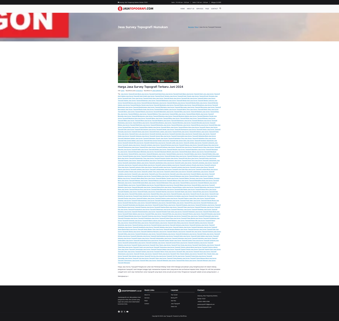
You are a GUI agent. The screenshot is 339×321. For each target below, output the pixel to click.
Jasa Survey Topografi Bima (163, 118)
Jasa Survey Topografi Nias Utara (153, 194)
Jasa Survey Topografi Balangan (138, 100)
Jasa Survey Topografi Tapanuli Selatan (155, 249)
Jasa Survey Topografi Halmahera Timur (172, 138)
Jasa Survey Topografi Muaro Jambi (175, 187)
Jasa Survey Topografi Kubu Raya (181, 158)
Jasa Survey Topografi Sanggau (191, 225)
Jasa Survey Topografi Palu (185, 202)
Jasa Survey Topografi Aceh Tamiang (158, 96)
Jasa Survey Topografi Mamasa (130, 180)
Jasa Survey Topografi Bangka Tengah (134, 105)
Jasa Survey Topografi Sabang (150, 222)
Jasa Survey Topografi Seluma (174, 227)
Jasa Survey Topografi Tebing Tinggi (157, 251)
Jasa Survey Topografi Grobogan (132, 136)
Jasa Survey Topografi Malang (190, 176)
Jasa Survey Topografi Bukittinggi (132, 125)
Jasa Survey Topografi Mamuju (149, 180)
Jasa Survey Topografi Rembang (167, 220)
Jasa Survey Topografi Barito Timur (179, 109)
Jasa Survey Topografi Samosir (152, 225)
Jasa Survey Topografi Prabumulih (201, 216)
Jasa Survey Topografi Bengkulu (155, 116)
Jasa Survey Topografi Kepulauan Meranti (158, 151)
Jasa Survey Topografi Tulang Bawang (170, 258)
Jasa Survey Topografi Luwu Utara (172, 174)
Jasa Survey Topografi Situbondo (132, 236)
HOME (182, 9)
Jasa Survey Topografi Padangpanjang (135, 200)
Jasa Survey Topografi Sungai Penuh (169, 242)
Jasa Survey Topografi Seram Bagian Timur (142, 229)
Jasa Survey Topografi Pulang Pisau (162, 218)
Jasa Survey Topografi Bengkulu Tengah (201, 116)
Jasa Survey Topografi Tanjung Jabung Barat (180, 247)
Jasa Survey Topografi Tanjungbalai (132, 249)
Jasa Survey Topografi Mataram (199, 182)
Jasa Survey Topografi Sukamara (174, 238)
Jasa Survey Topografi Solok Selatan (194, 236)
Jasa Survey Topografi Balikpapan (158, 100)
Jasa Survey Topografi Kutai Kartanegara (161, 160)
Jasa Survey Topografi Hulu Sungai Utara (174, 140)
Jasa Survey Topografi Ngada (138, 191)
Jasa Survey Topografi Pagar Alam (182, 200)
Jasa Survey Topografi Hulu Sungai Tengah (149, 140)
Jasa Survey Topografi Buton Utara (181, 127)
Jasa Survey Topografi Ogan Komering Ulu (137, 196)
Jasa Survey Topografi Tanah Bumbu (195, 245)
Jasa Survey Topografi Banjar (175, 105)
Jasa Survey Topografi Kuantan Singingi (158, 158)
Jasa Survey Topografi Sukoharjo (194, 238)
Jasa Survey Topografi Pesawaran (185, 211)
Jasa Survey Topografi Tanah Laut (135, 247)
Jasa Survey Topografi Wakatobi (158, 260)
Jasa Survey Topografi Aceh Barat (131, 94)
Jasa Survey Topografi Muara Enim (153, 187)
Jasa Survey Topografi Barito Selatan (158, 109)
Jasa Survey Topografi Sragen (133, 238)
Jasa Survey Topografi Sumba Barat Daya (138, 240)
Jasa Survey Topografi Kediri (132, 149)
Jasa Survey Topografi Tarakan (137, 251)
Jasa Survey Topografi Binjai (180, 118)
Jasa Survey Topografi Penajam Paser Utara (161, 211)
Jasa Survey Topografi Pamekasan (203, 202)
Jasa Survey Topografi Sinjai (197, 234)
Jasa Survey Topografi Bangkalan (156, 105)
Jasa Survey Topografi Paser (178, 207)
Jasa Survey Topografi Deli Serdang (137, 129)
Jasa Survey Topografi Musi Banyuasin (154, 189)
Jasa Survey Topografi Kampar (162, 145)
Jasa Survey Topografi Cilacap (201, 127)
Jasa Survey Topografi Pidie (145, 214)
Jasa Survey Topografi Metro (192, 185)
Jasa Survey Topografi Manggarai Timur (160, 182)
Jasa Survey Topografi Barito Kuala (135, 109)
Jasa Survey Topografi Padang (138, 198)
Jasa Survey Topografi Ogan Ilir (192, 194)
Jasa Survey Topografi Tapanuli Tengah (178, 249)
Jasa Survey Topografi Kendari (168, 149)
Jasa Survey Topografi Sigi (186, 231)
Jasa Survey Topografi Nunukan (172, 194)
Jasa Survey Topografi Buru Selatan (142, 127)
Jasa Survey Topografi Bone (133, 122)
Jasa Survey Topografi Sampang (172, 225)
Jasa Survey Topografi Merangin (156, 185)
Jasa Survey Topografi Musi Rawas (177, 189)
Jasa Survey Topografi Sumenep (147, 242)
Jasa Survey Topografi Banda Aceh (179, 100)
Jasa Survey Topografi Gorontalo (151, 134)
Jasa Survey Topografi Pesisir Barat (205, 211)
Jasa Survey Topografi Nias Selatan (131, 194)
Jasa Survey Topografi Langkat (172, 167)
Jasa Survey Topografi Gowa (193, 134)
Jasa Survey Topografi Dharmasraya (177, 129)
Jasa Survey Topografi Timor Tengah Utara (202, 254)
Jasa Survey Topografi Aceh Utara (145, 98)
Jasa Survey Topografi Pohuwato (203, 214)
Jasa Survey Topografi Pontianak (163, 216)
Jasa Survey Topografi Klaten (167, 154)
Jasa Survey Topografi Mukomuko (196, 187)
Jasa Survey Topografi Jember (185, 142)
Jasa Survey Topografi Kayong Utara (195, 147)
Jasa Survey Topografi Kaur (176, 147)
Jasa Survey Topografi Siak (207, 229)
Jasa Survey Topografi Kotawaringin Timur (133, 158)
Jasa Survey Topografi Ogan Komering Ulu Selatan (166, 196)
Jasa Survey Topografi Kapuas (180, 145)
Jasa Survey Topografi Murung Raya (132, 189)
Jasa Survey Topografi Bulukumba (153, 125)
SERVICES (199, 9)
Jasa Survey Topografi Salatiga (190, 222)
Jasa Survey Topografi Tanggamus (156, 247)
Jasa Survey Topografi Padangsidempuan (159, 200)
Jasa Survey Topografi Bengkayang (134, 116)
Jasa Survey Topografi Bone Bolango (153, 122)
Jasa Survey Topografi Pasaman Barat (158, 207)
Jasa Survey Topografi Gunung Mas (152, 136)
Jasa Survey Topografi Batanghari (156, 111)
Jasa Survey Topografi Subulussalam (153, 238)
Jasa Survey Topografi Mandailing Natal (193, 180)
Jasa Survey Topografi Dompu (198, 129)
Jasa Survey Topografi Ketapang (148, 154)
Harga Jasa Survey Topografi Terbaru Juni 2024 (150, 86)
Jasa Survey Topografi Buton (161, 127)
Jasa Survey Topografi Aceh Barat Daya (153, 94)
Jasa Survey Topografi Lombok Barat (199, 169)
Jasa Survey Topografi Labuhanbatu (205, 160)
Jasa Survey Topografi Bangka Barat (188, 103)
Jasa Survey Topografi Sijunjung (203, 231)
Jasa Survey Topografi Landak (154, 167)
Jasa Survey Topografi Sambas (134, 225)
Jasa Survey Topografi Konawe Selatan (145, 156)
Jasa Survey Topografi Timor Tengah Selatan (176, 254)
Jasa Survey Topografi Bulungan (173, 125)
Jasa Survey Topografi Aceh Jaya (196, 94)
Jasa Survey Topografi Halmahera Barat (196, 136)
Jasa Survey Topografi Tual (133, 258)
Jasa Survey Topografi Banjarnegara (136, 107)
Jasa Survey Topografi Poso (182, 216)
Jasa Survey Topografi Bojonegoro (173, 120)
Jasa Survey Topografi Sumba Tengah (162, 240)
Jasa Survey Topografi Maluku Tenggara (183, 178)
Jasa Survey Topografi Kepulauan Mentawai (133, 151)
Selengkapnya (122, 276)
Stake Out (174, 306)
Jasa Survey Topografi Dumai (132, 131)
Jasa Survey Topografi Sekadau (155, 227)
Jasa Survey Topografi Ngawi (175, 191)
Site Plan (173, 300)
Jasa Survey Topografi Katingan (158, 147)
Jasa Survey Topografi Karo (140, 147)
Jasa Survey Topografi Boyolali (192, 122)
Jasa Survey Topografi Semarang (193, 227)
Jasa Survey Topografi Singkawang (178, 234)
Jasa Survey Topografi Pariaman (197, 205)
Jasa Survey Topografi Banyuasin (177, 107)
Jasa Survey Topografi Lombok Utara (167, 171)
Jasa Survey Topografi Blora (135, 120)
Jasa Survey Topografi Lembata (132, 169)
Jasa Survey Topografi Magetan (133, 176)
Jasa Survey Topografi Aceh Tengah (180, 96)
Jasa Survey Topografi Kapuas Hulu (200, 145)
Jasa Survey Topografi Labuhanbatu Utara (154, 162)
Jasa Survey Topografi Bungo (192, 125)
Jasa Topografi (175, 303)
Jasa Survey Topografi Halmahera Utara (196, 138)
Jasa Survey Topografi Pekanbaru (173, 209)
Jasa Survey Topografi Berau (146, 118)
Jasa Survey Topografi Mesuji (174, 185)
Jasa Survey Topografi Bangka (168, 103)
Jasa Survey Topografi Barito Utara (200, 109)
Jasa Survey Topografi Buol (209, 125)
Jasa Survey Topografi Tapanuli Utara (202, 249)
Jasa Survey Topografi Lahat (175, 162)
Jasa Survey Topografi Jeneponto (204, 142)
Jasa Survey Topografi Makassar (171, 176)
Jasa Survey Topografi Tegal (194, 251)
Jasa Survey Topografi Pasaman (136, 207)
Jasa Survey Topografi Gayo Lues (131, 134)
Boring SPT (174, 298)
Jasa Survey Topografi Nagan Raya (198, 189)
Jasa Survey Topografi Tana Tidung (152, 245)
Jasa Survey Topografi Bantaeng (157, 107)
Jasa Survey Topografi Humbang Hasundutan (200, 140)
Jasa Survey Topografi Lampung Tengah (184, 165)
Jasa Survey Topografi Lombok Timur (145, 171)
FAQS (207, 9)
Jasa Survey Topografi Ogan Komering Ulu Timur (195, 196)
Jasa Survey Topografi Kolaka (185, 154)
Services (146, 298)
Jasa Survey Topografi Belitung (130, 114)
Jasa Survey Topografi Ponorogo (143, 216)
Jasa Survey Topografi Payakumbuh (131, 209)
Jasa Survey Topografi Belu (170, 114)
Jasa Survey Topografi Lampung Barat (135, 165)
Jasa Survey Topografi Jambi (166, 142)
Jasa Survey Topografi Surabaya (189, 242)
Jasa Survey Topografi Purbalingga (205, 218)
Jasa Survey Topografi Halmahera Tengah (147, 138)
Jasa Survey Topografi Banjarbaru (194, 105)
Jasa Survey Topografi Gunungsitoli (173, 136)
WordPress (183, 316)
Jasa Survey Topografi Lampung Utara (132, 167)
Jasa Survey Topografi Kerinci (129, 154)
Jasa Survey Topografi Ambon (199, 98)
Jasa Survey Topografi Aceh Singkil (136, 96)
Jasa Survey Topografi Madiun (192, 174)
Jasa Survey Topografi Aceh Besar (175, 94)
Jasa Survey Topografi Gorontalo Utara (173, 134)
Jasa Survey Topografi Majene (152, 176)
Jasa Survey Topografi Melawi (137, 185)
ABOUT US (190, 9)
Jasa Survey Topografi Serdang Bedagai (168, 229)
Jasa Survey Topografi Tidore (153, 254)
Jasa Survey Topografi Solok (174, 236)
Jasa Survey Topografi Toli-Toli (168, 256)
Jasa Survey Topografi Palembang (148, 202)
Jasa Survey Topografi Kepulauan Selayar (184, 151)
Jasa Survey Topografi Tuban (150, 258)
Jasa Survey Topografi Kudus (200, 158)
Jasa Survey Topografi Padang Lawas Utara (183, 198)
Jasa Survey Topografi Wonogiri (198, 260)
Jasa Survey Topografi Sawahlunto (135, 227)
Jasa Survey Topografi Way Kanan (179, 260)
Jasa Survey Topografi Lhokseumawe (153, 169)
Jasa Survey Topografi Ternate (135, 254)
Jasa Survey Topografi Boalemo (153, 120)
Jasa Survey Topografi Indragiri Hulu (147, 142)
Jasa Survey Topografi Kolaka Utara (204, 154)
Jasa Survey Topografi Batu (174, 111)
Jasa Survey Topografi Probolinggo (140, 218)
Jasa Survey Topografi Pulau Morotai (184, 218)
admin (123, 90)
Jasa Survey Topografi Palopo (167, 202)
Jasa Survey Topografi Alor (181, 98)
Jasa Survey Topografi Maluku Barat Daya (135, 178)
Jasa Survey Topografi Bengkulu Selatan (177, 116)
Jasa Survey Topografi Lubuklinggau (189, 171)
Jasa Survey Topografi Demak (157, 129)
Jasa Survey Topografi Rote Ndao (131, 222)
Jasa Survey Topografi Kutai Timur (184, 160)
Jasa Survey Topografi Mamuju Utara (170, 180)
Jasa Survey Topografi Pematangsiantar (136, 211)
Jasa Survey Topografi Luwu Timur (151, 174)
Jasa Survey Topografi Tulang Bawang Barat (195, 258)
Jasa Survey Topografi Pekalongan (152, 209)
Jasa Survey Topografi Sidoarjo (168, 231)
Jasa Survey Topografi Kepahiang (188, 149)
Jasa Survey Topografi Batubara (192, 111)
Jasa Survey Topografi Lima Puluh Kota (176, 169)
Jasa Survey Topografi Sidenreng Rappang (146, 231)
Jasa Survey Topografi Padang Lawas (158, 198)
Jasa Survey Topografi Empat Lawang (153, 131)
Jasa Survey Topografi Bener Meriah (189, 114)
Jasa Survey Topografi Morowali (133, 187)
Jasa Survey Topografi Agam (164, 98)
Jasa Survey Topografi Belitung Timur (150, 114)
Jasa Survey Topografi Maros (181, 182)
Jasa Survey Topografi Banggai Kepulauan (146, 103)
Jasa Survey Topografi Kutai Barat (139, 160)
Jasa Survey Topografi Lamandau (194, 162)
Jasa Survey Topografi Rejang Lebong (146, 220)
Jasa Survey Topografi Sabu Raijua (170, 222)
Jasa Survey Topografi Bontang (173, 122)
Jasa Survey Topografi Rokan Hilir (187, 220)
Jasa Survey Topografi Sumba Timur (185, 240)
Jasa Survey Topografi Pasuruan (196, 207)
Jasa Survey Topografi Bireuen (199, 118)
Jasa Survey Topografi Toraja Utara (187, 256)
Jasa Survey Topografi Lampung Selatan (160, 165)
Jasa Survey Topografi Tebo (177, 251)
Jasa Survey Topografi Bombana (193, 120)
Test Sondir (174, 295)
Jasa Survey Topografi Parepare (177, 205)
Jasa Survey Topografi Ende (173, 131)
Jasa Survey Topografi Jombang (142, 145)
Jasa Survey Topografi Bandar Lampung (202, 100)
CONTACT (214, 9)
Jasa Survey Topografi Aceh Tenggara (203, 96)
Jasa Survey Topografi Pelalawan (194, 209)
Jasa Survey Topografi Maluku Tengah (159, 178)
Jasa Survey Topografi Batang (136, 111)
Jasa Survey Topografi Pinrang (184, 214)
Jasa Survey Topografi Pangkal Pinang (156, 205)
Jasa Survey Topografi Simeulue (158, 234)
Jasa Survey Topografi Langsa (191, 167)
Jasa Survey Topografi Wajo (140, 260)
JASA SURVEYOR (157, 90)
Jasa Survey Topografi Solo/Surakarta (154, 236)
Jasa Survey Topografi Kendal (150, 149)
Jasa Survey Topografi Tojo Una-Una (147, 256)
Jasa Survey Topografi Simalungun (138, 234)
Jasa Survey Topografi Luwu (132, 174)
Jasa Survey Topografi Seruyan (189, 229)
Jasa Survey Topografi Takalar (133, 245)
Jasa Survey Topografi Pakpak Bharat (204, 200)
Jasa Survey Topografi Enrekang (191, 131)
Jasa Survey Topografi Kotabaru (188, 156)
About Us (147, 295)
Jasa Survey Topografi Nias (193, 191)
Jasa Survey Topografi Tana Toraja (174, 245)
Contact (146, 303)
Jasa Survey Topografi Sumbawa (205, 240)
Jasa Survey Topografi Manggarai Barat (136, 182)
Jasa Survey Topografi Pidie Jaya (164, 214)
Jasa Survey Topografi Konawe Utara (168, 156)
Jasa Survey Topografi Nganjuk (157, 191)
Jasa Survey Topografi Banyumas (197, 107)
